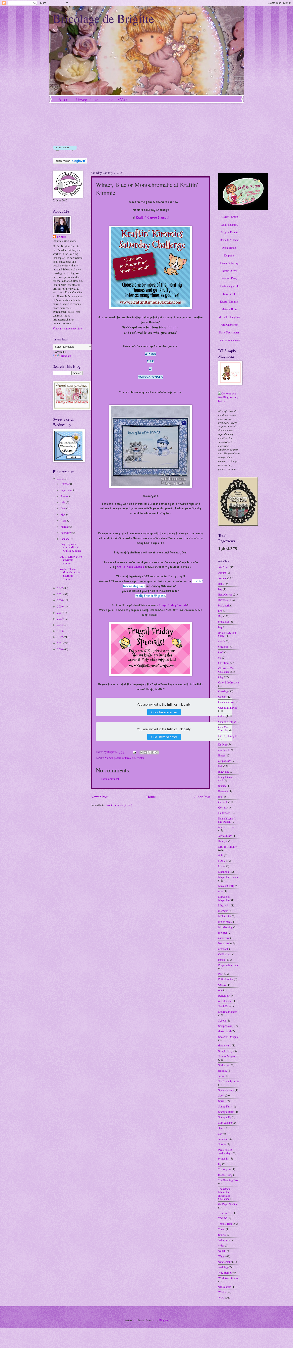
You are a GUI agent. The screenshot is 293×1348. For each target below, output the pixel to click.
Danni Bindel (229, 247)
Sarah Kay (224, 1006)
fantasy (222, 786)
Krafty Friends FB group (150, 596)
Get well (223, 802)
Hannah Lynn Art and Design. (227, 820)
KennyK (223, 841)
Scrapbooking (226, 1026)
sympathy (223, 1158)
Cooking (223, 691)
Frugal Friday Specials (173, 605)
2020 (60, 600)
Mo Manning (225, 927)
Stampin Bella (226, 1112)
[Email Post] (134, 752)
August (65, 496)
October (65, 484)
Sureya (222, 1144)
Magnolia (223, 872)
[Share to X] (149, 752)
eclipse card (224, 761)
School (222, 1020)
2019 (60, 606)
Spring (222, 1101)
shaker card (224, 1031)
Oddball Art (225, 954)
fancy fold (223, 771)
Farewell (223, 791)
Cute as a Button (227, 722)
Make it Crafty (226, 886)
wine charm (224, 1287)
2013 (60, 631)
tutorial (222, 1235)
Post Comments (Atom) (119, 805)
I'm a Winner (120, 100)
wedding (223, 1267)
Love (221, 866)
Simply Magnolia (228, 1056)
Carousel (223, 647)
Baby (221, 584)
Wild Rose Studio (228, 1278)
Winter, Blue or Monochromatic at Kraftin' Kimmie (70, 574)
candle (221, 641)
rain (220, 990)
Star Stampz (225, 1122)
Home (63, 100)
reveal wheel (225, 1001)
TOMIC (222, 1218)
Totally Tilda (225, 1224)
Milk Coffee (224, 916)
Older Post (202, 796)
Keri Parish (229, 294)
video (221, 1245)
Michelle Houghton (229, 317)
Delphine (229, 255)
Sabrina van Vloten (229, 340)
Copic (221, 696)
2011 (60, 643)
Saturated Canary (227, 1012)
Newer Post (99, 796)
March (64, 527)
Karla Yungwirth (229, 286)
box (220, 611)
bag (220, 589)
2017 (60, 612)
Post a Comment (110, 779)
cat (219, 657)
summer (222, 1139)
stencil (221, 1128)
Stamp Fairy (225, 1106)
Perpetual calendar (228, 965)
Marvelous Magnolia (224, 898)
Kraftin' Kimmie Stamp (130, 567)
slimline (222, 1070)
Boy (220, 616)
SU (220, 1133)
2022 (60, 588)
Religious (223, 995)
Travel (221, 1229)
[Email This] (142, 752)
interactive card (226, 827)
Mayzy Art (224, 905)
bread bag (223, 621)
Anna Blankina (229, 224)
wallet (221, 1251)
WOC (221, 1298)
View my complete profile (67, 328)
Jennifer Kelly (229, 278)
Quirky (222, 984)
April (64, 520)
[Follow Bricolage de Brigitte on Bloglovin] (65, 150)
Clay (220, 677)
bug (220, 627)
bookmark (224, 605)
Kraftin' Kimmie (229, 301)
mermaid (223, 911)
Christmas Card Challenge (226, 670)
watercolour (128, 758)
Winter (140, 758)
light (220, 855)
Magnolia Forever (228, 877)
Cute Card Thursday (223, 728)
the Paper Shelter (227, 1204)
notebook (223, 949)
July (63, 502)
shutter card (224, 1045)
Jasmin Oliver (229, 271)
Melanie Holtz (229, 309)
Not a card (224, 943)
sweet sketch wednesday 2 (225, 1151)
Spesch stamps (226, 1090)
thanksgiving (225, 1175)
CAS (221, 652)
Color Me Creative (228, 682)
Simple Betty (225, 1051)
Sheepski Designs (228, 1037)
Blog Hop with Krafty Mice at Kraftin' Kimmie (70, 547)
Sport (221, 1095)
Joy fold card (225, 836)
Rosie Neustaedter (229, 332)
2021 (60, 594)
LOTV (221, 861)
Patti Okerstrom (229, 324)
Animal (108, 758)
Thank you (224, 1169)
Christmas (223, 663)
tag (220, 1164)
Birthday (223, 600)
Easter (221, 755)
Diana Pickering (229, 263)
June (63, 508)
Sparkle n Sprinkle (228, 1081)
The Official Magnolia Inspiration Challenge (224, 1194)
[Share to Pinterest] (157, 752)
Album (222, 573)
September (67, 490)
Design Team (87, 100)
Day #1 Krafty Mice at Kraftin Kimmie (71, 560)
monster (222, 932)
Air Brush (223, 567)
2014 (60, 625)
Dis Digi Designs (227, 736)
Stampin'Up (224, 1117)
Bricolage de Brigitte (103, 18)
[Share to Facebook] (153, 752)
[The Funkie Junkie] (238, 525)
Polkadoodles (225, 979)
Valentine (223, 1240)
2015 (60, 618)
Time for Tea (225, 1213)
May (63, 514)
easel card (223, 750)
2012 (60, 637)
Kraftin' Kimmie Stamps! (152, 218)
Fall (220, 766)
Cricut (221, 716)
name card (224, 938)
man (220, 891)
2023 (60, 479)
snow (221, 1076)
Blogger (163, 1320)
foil (220, 797)
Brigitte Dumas (229, 232)
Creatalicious (225, 702)
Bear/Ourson (225, 594)
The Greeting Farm (228, 1180)
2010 (60, 649)
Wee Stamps (225, 1272)
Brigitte (61, 237)
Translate (66, 356)
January (65, 539)
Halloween (224, 813)
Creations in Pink (227, 707)
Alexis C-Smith (229, 217)
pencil (117, 758)
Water (221, 1256)
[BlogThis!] (145, 752)
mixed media (225, 922)
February (66, 532)
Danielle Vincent (229, 240)
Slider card (224, 1065)
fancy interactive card (227, 778)
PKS (220, 974)
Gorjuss (222, 807)
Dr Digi (222, 744)
